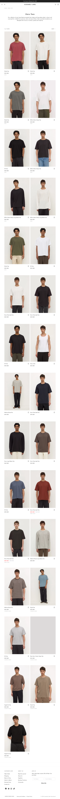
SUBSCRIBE (28, 411)
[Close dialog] (54, 385)
